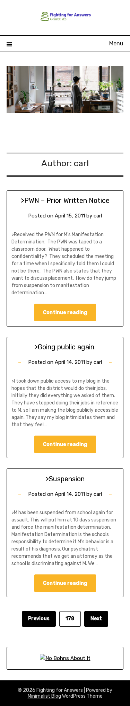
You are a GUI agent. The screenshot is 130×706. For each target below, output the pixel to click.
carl (98, 216)
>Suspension (65, 479)
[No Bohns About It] (65, 658)
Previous (39, 619)
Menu (116, 43)
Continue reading (65, 312)
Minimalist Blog (44, 696)
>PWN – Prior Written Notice (65, 200)
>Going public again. (65, 347)
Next (96, 619)
